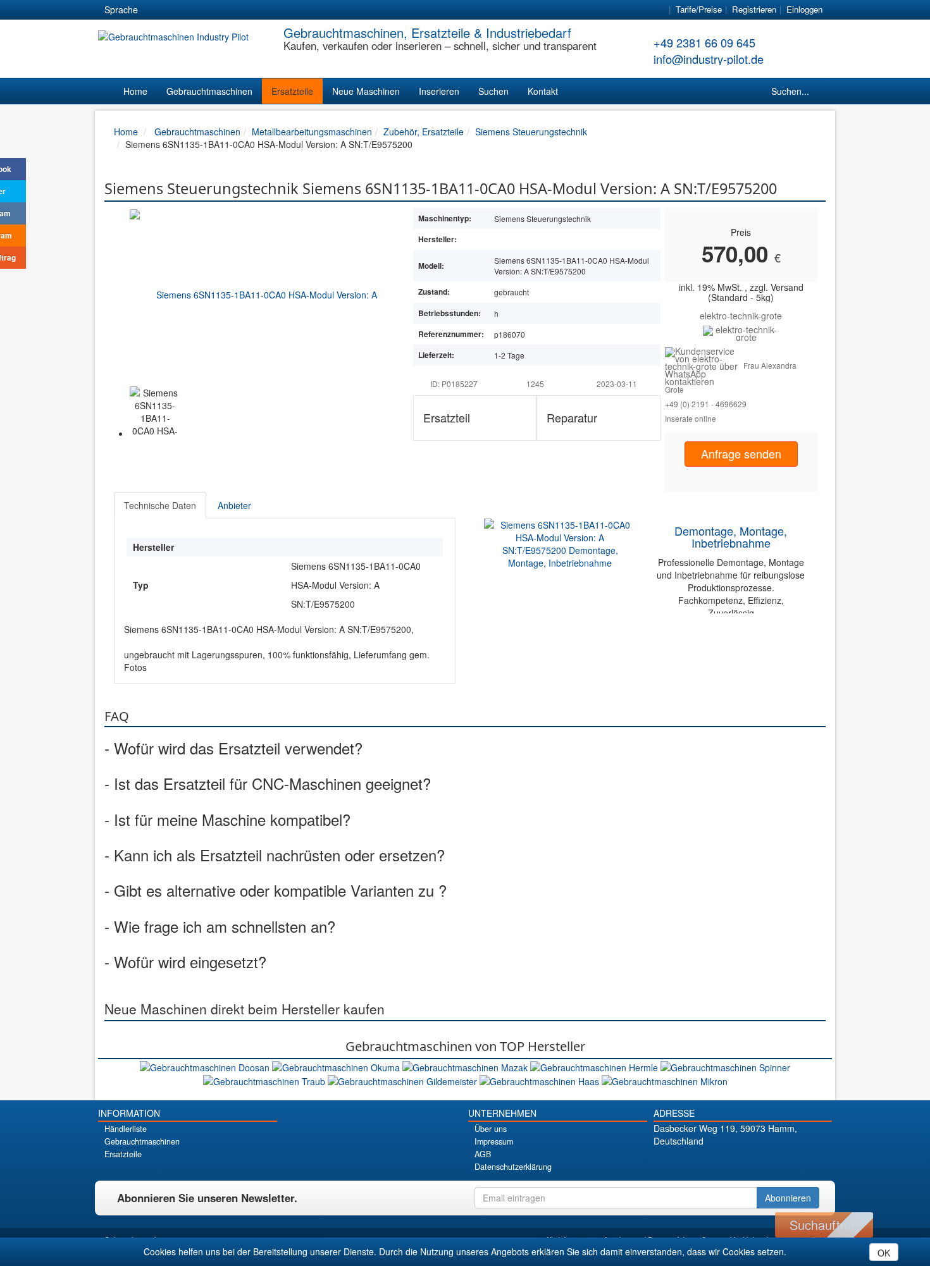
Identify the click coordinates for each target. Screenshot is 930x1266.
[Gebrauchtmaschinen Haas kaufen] (541, 1080)
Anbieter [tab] (234, 505)
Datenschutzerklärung (513, 1166)
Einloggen (804, 9)
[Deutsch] (156, 10)
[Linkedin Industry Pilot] (764, 1162)
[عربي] (269, 10)
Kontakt (543, 91)
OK (883, 1252)
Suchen (493, 91)
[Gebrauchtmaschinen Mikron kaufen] (665, 1080)
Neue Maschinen (366, 91)
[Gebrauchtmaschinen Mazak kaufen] (466, 1065)
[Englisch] (178, 10)
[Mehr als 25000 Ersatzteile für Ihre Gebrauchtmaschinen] (741, 332)
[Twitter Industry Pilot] (720, 1162)
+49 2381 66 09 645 (704, 42)
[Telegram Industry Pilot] (742, 1162)
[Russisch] (201, 10)
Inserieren (439, 91)
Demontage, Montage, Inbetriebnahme (730, 536)
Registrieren (754, 9)
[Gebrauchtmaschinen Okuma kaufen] (337, 1065)
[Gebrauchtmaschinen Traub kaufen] (265, 1080)
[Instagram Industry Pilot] (787, 1162)
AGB (482, 1154)
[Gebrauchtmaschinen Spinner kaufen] (725, 1065)
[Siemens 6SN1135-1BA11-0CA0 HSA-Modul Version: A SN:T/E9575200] (262, 294)
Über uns (490, 1128)
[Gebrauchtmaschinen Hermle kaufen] (595, 1065)
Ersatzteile (292, 91)
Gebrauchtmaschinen (209, 91)
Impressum (493, 1141)
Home (135, 91)
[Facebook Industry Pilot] (698, 1162)
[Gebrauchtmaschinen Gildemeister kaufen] (404, 1080)
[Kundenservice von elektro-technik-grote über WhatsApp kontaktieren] (704, 365)
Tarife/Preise (699, 9)
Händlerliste (125, 1128)
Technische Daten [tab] (160, 505)
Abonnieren (788, 1197)
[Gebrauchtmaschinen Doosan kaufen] (206, 1065)
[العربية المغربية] (224, 10)
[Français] (247, 10)
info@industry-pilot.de (709, 59)
